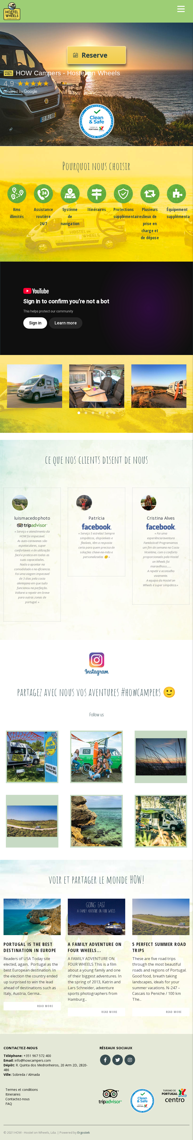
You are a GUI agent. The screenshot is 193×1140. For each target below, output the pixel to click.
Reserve (94, 55)
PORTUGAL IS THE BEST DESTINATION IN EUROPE (30, 947)
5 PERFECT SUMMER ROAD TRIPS (159, 947)
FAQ (8, 1103)
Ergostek (83, 1132)
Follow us (96, 714)
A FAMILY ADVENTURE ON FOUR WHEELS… (95, 947)
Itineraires (12, 1094)
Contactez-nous (17, 1099)
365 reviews (62, 85)
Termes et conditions (21, 1089)
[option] (17, 202)
